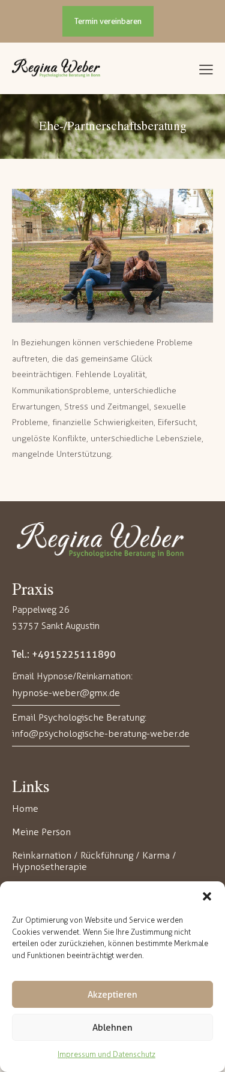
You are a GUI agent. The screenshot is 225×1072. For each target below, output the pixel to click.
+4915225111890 (74, 654)
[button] (207, 896)
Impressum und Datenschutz (106, 1054)
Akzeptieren (112, 994)
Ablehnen (112, 1027)
